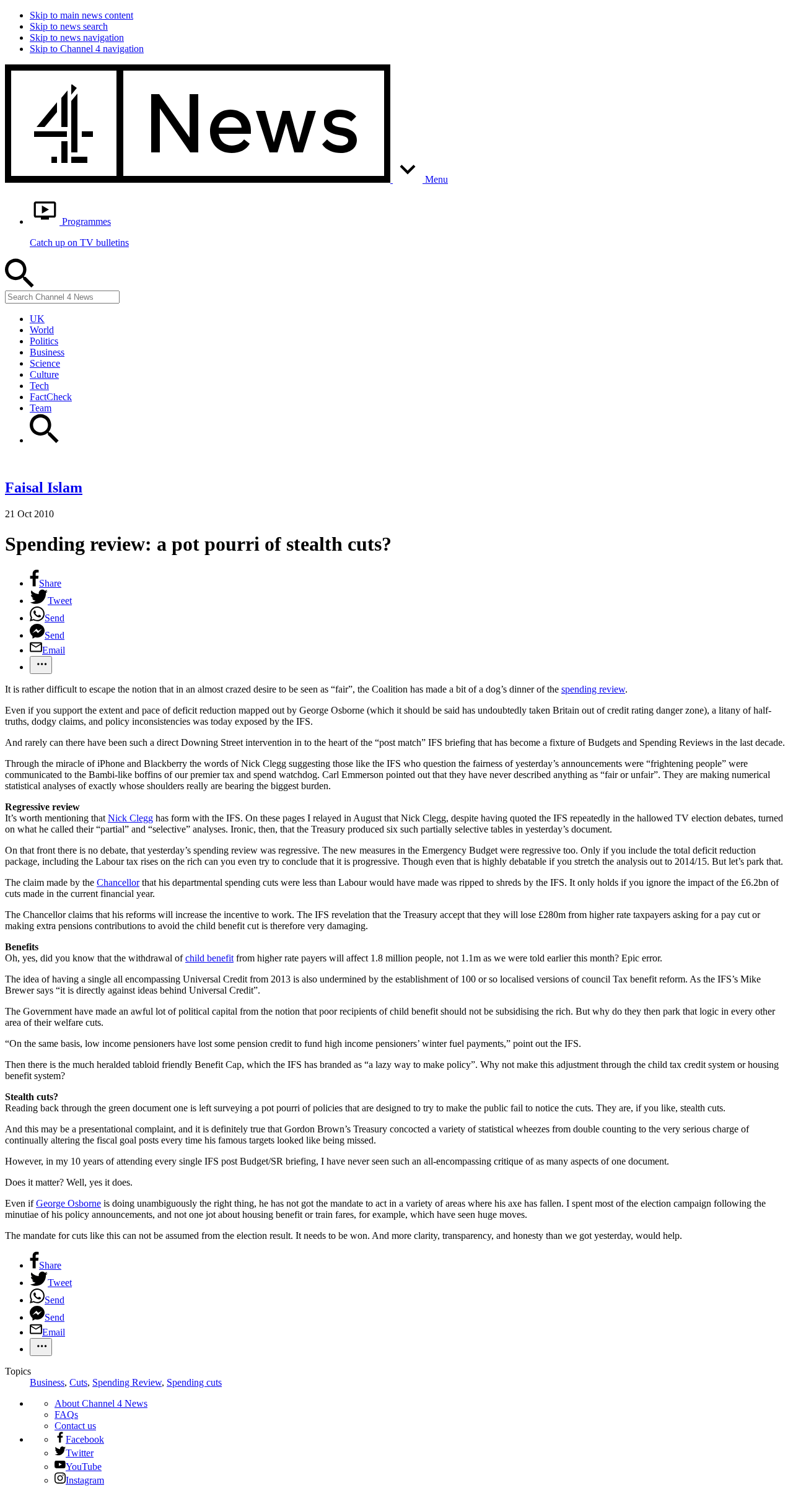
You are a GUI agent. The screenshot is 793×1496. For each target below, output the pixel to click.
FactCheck (51, 396)
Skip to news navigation (77, 37)
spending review (593, 689)
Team (40, 408)
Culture (44, 374)
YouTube (84, 1466)
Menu (435, 179)
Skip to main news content (81, 15)
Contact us (75, 1425)
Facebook (85, 1439)
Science (45, 363)
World (42, 330)
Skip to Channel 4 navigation (87, 48)
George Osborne (68, 1203)
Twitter (80, 1453)
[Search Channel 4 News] (44, 440)
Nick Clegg (130, 818)
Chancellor (118, 882)
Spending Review (127, 1382)
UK (37, 318)
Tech (39, 385)
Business (47, 352)
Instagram (85, 1480)
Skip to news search (69, 26)
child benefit (209, 958)
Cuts (78, 1382)
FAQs (66, 1414)
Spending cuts (194, 1382)
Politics (44, 341)
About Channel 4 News (101, 1403)
